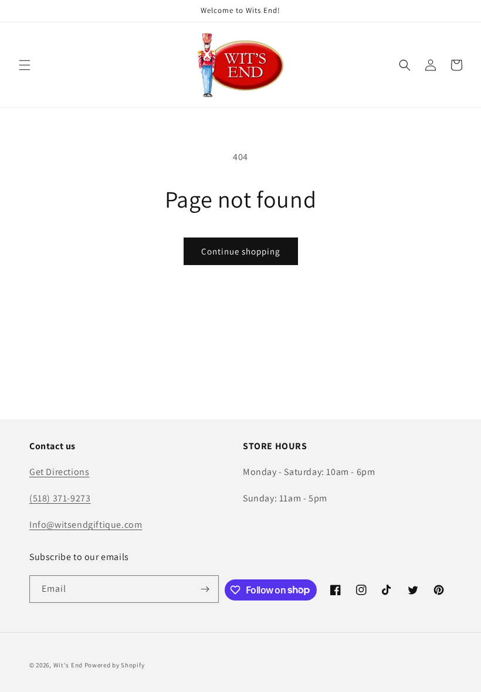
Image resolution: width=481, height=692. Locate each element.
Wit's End (68, 665)
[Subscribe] (205, 589)
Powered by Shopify (114, 665)
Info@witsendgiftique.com (85, 524)
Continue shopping (240, 251)
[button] (25, 65)
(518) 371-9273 (59, 498)
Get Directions (59, 472)
